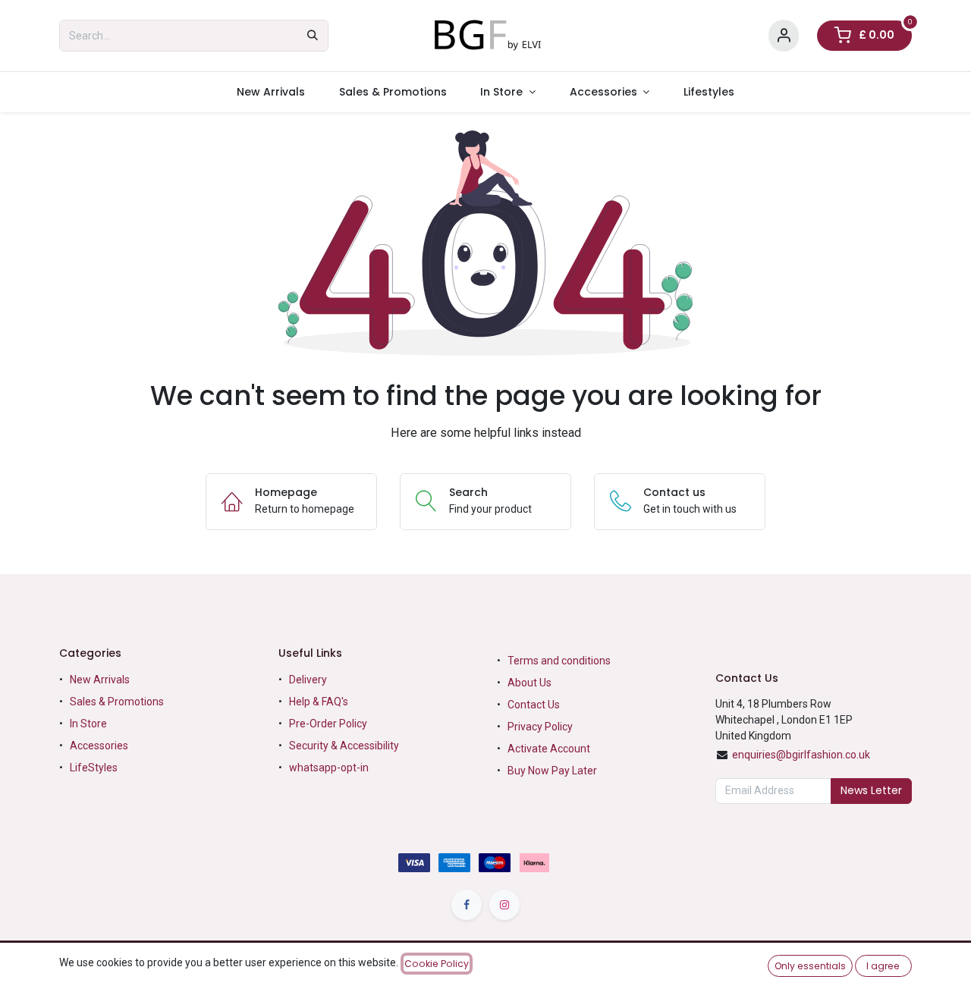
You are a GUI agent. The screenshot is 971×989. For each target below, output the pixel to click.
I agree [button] (883, 965)
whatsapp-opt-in (329, 767)
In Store (88, 723)
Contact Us (533, 705)
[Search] (312, 35)
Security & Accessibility (344, 745)
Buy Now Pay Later (553, 771)
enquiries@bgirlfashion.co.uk (801, 755)
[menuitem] (270, 92)
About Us (529, 683)
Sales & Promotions (117, 701)
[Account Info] (783, 36)
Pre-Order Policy (328, 723)
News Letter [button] (871, 790)
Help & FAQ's (318, 701)
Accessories (99, 745)
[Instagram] (504, 905)
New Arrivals (100, 679)
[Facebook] (466, 905)
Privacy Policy (540, 727)
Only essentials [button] (810, 965)
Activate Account (548, 749)
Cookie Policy (436, 963)
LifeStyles (94, 767)
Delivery (308, 679)
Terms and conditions (559, 661)
